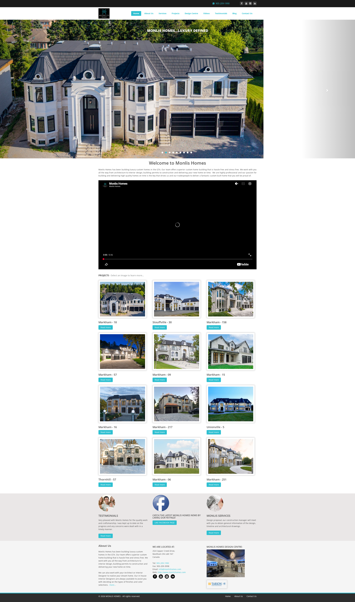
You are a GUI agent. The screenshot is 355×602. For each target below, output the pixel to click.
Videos (206, 13)
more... (112, 585)
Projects (175, 13)
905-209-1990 (222, 3)
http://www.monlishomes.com (172, 572)
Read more (106, 327)
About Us (148, 13)
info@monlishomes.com (170, 569)
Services (162, 13)
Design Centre (191, 13)
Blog (234, 13)
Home (136, 13)
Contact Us (247, 13)
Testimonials (221, 13)
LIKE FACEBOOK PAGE (165, 522)
